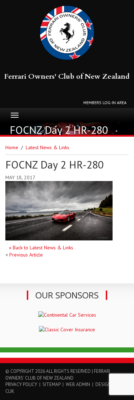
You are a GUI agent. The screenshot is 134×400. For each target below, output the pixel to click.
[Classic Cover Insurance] (67, 329)
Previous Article (26, 255)
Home (11, 147)
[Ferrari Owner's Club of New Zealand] (67, 33)
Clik (9, 391)
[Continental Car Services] (67, 314)
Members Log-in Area (104, 102)
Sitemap (51, 384)
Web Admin (78, 384)
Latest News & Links (47, 147)
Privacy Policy (21, 384)
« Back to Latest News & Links (41, 247)
